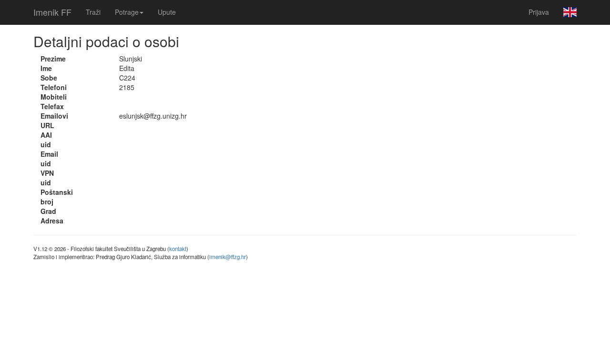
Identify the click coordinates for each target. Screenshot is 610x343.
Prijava (539, 12)
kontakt (177, 248)
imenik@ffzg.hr (227, 257)
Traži (93, 12)
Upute (167, 12)
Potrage (127, 12)
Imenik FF (52, 12)
